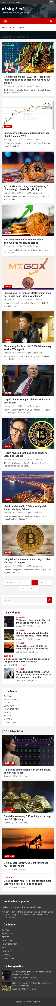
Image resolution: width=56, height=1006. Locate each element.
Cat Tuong (24, 86)
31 (23, 588)
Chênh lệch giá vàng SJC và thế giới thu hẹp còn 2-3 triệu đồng (32, 634)
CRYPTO (8, 70)
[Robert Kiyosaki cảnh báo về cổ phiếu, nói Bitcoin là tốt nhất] (28, 433)
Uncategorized (10, 722)
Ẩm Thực (8, 696)
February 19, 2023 (11, 299)
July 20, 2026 (21, 652)
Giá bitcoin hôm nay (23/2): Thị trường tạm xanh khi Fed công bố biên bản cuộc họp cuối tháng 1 (27, 79)
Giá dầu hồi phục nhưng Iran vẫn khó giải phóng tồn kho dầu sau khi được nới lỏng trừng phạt (33, 674)
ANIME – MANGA (11, 699)
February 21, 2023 (11, 139)
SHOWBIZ (8, 719)
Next (32, 588)
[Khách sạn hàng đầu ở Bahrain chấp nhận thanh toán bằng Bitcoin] (28, 487)
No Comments (36, 86)
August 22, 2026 (23, 626)
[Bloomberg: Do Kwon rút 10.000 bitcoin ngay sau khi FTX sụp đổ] (28, 327)
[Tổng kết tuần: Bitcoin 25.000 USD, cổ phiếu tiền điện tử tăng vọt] (28, 540)
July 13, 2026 (9, 665)
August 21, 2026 (23, 639)
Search (49, 600)
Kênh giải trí (12, 9)
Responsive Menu (51, 2)
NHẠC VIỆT (9, 716)
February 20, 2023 (11, 193)
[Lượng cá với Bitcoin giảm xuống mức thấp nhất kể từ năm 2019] (28, 114)
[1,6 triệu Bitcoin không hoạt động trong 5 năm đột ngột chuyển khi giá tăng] (28, 167)
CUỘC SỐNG (21, 617)
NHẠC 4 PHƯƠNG (11, 709)
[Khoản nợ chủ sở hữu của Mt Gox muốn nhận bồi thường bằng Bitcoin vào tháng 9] (28, 274)
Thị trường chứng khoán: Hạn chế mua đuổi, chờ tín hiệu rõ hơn (33, 621)
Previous (10, 583)
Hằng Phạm (36, 626)
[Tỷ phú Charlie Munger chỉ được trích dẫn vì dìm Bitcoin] (28, 380)
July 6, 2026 (21, 680)
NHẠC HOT (8, 712)
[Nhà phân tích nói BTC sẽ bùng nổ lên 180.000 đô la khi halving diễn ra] (28, 220)
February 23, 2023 (11, 86)
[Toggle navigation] (5, 21)
